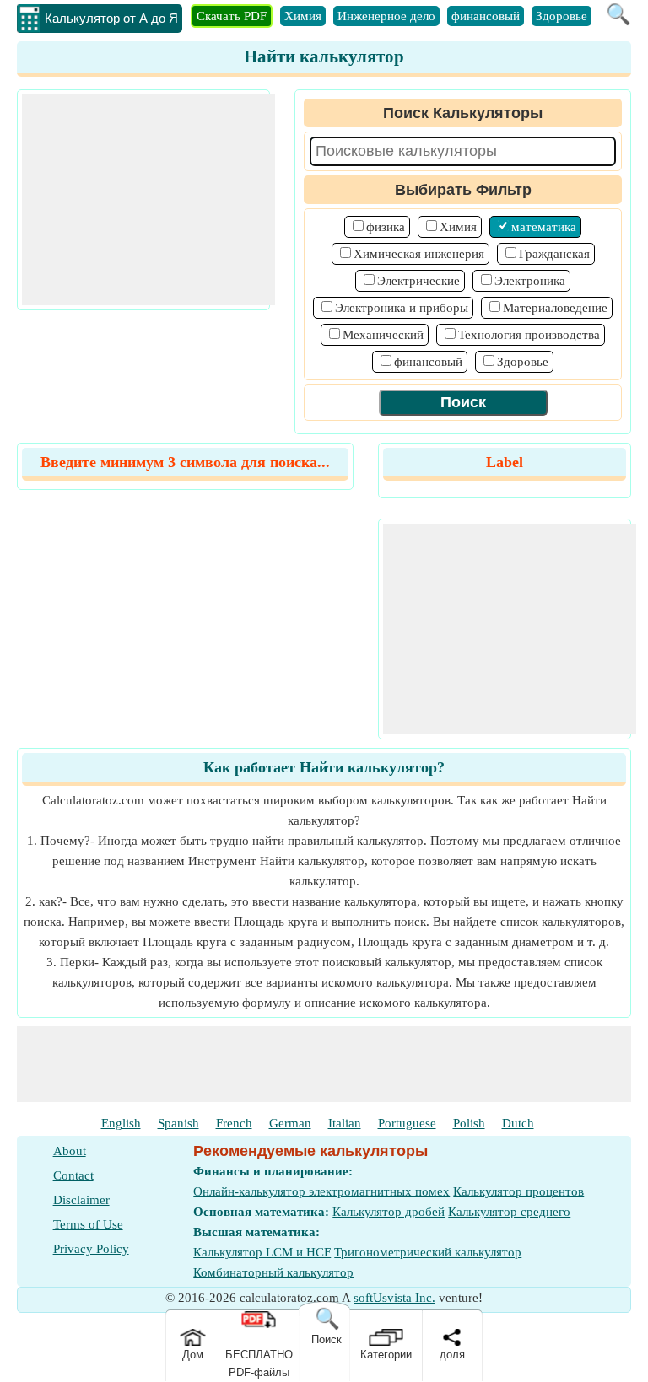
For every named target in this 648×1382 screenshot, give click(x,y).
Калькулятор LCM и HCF (262, 1252)
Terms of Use (88, 1224)
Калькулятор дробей (388, 1211)
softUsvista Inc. (394, 1297)
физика (385, 227)
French (234, 1123)
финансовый (485, 16)
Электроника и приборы (401, 308)
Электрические (418, 281)
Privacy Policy (91, 1249)
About (69, 1151)
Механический (383, 334)
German (290, 1123)
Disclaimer (81, 1200)
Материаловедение (555, 308)
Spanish (178, 1123)
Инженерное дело (386, 16)
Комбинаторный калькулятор (273, 1272)
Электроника (529, 281)
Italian (344, 1123)
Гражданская (554, 254)
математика (543, 227)
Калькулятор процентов (518, 1191)
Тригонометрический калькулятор (427, 1252)
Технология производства (529, 334)
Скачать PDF (232, 16)
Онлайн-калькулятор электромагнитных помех (321, 1191)
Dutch (518, 1123)
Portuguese (407, 1123)
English (121, 1123)
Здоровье (561, 16)
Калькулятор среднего (509, 1211)
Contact (73, 1175)
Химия (302, 16)
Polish (469, 1123)
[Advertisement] (148, 199)
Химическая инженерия (419, 254)
